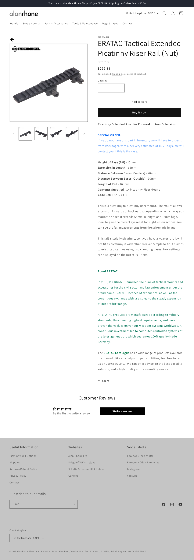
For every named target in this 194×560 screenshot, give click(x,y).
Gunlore (73, 475)
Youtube (132, 475)
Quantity (102, 80)
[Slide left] (13, 134)
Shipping (117, 73)
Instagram (133, 469)
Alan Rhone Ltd (77, 456)
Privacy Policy (17, 475)
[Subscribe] (73, 504)
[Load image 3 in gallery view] (56, 133)
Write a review (122, 411)
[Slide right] (84, 134)
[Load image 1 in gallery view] (25, 133)
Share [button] (105, 380)
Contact (14, 482)
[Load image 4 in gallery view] (71, 133)
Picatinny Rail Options (22, 456)
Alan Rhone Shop (25, 551)
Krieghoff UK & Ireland (82, 462)
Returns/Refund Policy (23, 469)
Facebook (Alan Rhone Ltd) (143, 462)
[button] (164, 13)
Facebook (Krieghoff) (140, 456)
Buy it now (139, 112)
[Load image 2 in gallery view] (41, 133)
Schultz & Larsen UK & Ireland (86, 469)
